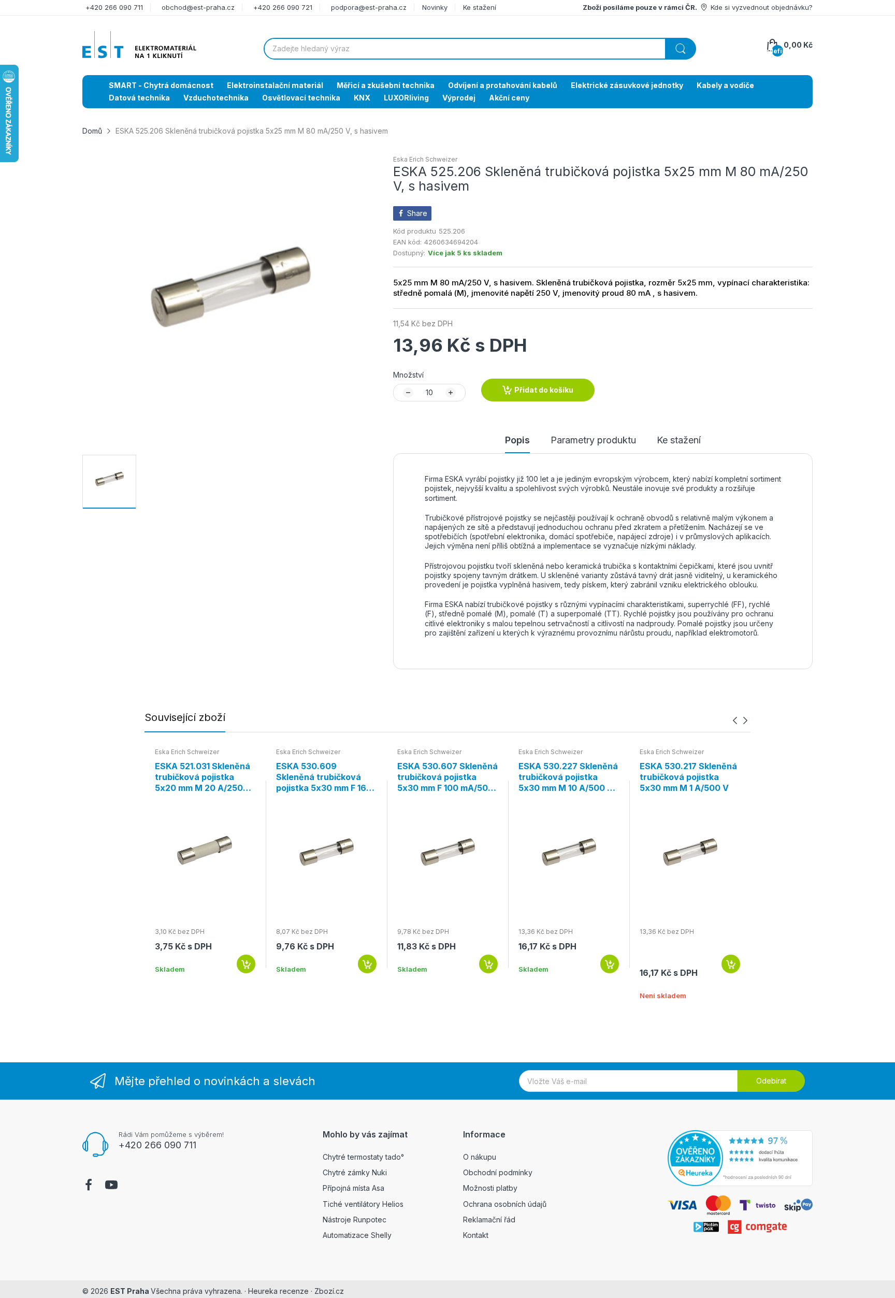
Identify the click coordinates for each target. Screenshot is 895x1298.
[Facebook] (88, 1186)
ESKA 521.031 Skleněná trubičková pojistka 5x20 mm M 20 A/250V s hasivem (202, 777)
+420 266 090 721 (282, 7)
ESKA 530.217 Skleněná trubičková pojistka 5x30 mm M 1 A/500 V (688, 777)
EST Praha (129, 1291)
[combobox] (480, 49)
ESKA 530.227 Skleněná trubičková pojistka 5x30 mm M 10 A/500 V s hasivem (568, 777)
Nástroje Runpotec (354, 1219)
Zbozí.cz (329, 1291)
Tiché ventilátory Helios (363, 1204)
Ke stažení (479, 7)
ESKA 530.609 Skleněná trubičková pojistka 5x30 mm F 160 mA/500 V (324, 777)
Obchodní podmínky (497, 1172)
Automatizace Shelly (357, 1235)
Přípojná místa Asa (353, 1188)
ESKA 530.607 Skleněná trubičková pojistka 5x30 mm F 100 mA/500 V (447, 777)
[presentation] (735, 720)
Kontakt (475, 1235)
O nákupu (479, 1156)
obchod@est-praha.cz (198, 7)
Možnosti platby (490, 1188)
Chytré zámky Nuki (355, 1172)
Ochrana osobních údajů (504, 1204)
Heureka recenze (278, 1291)
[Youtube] (111, 1186)
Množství (408, 374)
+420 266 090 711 (114, 7)
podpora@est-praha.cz (369, 7)
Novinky (434, 7)
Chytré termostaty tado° (363, 1156)
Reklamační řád (489, 1219)
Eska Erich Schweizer (425, 159)
